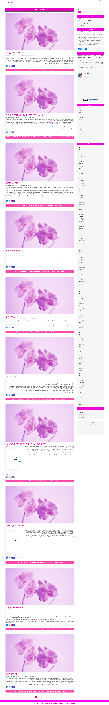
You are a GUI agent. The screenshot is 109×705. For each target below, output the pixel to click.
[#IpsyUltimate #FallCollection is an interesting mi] (100, 80)
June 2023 (80, 211)
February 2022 (81, 238)
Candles (80, 110)
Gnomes (80, 122)
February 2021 (81, 259)
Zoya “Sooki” (48, 452)
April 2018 (80, 317)
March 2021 (81, 257)
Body (80, 107)
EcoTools (38, 136)
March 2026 (81, 154)
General (69, 136)
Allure (79, 55)
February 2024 (81, 197)
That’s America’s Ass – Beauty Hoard (85, 40)
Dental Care (81, 114)
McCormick (52, 136)
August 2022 (81, 228)
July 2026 (80, 147)
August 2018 (81, 310)
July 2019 (80, 291)
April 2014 (80, 399)
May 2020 (80, 274)
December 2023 (81, 200)
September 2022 (81, 226)
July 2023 (80, 209)
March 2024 (81, 195)
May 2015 (80, 377)
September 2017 (81, 329)
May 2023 (80, 212)
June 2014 (80, 395)
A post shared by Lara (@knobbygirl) (13, 472)
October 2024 (81, 183)
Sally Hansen (50, 399)
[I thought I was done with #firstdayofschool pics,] (87, 80)
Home (67, 3)
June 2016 (80, 354)
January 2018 (81, 322)
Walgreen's (47, 331)
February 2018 (81, 320)
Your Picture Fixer (91, 3)
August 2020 (81, 269)
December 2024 (81, 180)
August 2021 (81, 248)
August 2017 (81, 330)
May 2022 (80, 233)
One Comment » (64, 399)
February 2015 (81, 382)
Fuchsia (39, 399)
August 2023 (81, 207)
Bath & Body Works (92, 55)
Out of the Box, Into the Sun (84, 23)
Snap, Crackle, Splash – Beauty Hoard (85, 37)
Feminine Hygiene (82, 117)
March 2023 (81, 216)
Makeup (35, 138)
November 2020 (81, 264)
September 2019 (81, 288)
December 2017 (81, 324)
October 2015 (81, 368)
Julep (36, 480)
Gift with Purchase (98, 59)
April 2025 (81, 173)
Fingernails (34, 70)
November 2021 (81, 243)
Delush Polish (30, 399)
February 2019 (81, 300)
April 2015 (80, 378)
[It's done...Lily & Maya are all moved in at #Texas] (87, 84)
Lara (18, 70)
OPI (94, 62)
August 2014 (81, 392)
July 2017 (80, 332)
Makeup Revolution (85, 62)
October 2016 (81, 348)
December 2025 (81, 159)
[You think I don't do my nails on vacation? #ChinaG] (87, 88)
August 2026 (81, 146)
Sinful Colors (47, 70)
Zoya (92, 67)
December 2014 (81, 385)
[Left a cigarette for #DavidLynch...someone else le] (87, 96)
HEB (36, 331)
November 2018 (81, 305)
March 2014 (81, 401)
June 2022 (80, 231)
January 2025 (81, 178)
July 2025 (80, 168)
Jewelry (80, 127)
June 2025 (80, 170)
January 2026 (81, 158)
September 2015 (81, 370)
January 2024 (81, 199)
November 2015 (81, 366)
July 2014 (80, 394)
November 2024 (81, 182)
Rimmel (58, 136)
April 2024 (81, 194)
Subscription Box (95, 66)
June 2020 (80, 272)
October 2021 (81, 245)
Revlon (85, 64)
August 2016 (81, 351)
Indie (91, 61)
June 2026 (80, 149)
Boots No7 (25, 136)
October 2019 (81, 286)
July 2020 (80, 271)
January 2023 (81, 219)
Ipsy (94, 61)
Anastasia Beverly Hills (83, 55)
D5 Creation (60, 703)
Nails (54, 70)
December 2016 (81, 344)
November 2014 (81, 387)
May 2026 (80, 151)
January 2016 (81, 363)
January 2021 (81, 260)
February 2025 (81, 176)
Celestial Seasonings (32, 136)
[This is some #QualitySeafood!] (100, 88)
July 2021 (80, 250)
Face (67, 136)
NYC (43, 70)
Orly (47, 399)
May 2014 (80, 397)
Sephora (97, 64)
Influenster (47, 136)
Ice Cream (80, 126)
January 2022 (81, 240)
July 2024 (80, 188)
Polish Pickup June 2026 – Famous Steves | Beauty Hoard (89, 43)
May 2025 (80, 171)
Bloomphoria (81, 22)
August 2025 (81, 166)
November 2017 (81, 325)
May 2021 (80, 253)
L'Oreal (82, 62)
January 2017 (81, 342)
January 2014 (81, 404)
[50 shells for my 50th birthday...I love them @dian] (81, 88)
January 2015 (81, 383)
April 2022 (81, 235)
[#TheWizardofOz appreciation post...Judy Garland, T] (81, 96)
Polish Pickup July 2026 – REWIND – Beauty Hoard (89, 31)
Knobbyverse (72, 3)
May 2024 (80, 192)
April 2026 (81, 152)
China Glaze (31, 691)
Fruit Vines (42, 136)
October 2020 (81, 265)
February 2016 (81, 361)
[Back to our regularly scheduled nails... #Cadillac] (93, 84)
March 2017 (81, 339)
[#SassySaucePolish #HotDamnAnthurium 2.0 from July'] (81, 80)
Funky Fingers (35, 619)
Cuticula (91, 57)
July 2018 (80, 312)
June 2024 (80, 190)
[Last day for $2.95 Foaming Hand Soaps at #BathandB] (81, 84)
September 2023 (81, 206)
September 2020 (82, 267)
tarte (78, 67)
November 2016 (81, 346)
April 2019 (80, 296)
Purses (80, 136)
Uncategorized (50, 205)
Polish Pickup (81, 64)
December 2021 (81, 241)
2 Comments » (42, 138)
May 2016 (80, 356)
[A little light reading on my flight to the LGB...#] (100, 96)
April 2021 (80, 255)
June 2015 (80, 375)
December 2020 (81, 262)
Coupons (33, 331)
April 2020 (81, 276)
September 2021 (81, 247)
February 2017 (81, 341)
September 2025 (81, 164)
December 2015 (81, 365)
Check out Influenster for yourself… (67, 130)
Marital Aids (81, 131)
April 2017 (80, 337)
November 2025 (81, 161)
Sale (88, 64)
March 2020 (81, 277)
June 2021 (80, 252)
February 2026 (81, 156)
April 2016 (80, 358)
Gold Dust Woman (82, 25)
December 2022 (81, 221)
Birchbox (101, 55)
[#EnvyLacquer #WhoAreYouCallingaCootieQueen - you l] (93, 80)
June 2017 (80, 334)
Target (101, 66)
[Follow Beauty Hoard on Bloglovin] (90, 422)
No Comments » (61, 70)
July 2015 (80, 373)
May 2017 (80, 336)
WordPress (72, 703)
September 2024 (81, 185)
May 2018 (80, 315)
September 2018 (81, 308)
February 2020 (81, 279)
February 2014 (81, 402)
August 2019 (81, 289)
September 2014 (81, 390)
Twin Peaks (47, 480)
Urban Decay (84, 67)
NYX (92, 62)
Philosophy (101, 62)
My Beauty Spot (39, 271)
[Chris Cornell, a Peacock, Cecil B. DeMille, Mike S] (93, 92)
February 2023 (81, 218)
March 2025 (81, 175)
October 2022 (81, 224)
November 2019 (81, 284)
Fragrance (80, 119)
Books (80, 109)
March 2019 (81, 298)
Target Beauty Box (50, 122)
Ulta (81, 67)
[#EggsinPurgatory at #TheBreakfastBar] (93, 88)
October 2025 (81, 163)
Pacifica (98, 62)
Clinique (83, 57)
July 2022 (80, 229)
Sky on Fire (81, 18)
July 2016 (80, 353)
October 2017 (81, 327)
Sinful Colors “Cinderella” (60, 682)
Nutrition (80, 134)
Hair (72, 136)
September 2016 (81, 349)
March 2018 (81, 318)
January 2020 (81, 281)
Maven (90, 62)
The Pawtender (100, 3)
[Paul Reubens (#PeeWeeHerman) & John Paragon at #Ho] (100, 92)
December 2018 (81, 303)
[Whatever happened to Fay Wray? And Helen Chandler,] (87, 92)
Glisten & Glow (39, 70)
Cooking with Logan (81, 3)
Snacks (80, 138)
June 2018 (80, 313)
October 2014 (81, 389)
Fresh (82, 59)
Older (41, 697)
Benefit (98, 55)
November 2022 (81, 223)
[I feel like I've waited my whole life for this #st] (93, 96)
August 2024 (81, 187)
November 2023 (81, 202)
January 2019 (81, 301)
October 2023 (81, 204)
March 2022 (81, 236)
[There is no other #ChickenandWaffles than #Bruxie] (81, 92)
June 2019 (80, 293)
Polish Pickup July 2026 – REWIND (85, 20)
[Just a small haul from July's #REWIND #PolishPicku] (100, 84)
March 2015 (81, 380)
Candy (64, 136)
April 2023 (81, 214)
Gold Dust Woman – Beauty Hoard (85, 34)
